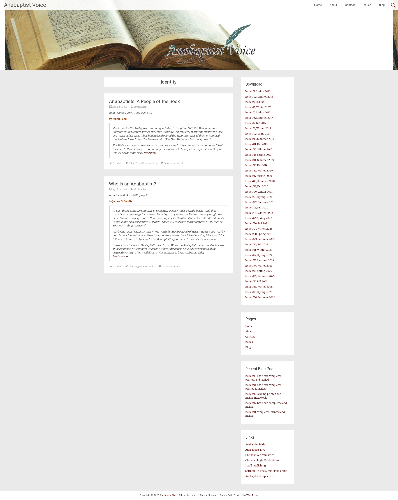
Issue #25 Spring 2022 (258, 218)
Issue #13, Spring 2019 (258, 154)
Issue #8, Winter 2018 (258, 128)
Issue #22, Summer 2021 (260, 202)
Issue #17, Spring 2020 (258, 175)
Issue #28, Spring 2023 (258, 233)
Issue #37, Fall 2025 (256, 281)
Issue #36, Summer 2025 (260, 276)
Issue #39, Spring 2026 (258, 292)
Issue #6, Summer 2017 (259, 117)
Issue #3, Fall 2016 (255, 101)
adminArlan (139, 106)
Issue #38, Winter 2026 (259, 286)
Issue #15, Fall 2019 (256, 165)
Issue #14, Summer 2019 (259, 160)
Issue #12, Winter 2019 (258, 149)
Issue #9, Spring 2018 (258, 133)
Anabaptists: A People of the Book (144, 101)
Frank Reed (141, 163)
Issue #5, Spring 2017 (257, 112)
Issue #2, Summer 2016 (259, 96)
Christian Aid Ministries (259, 455)
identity (152, 163)
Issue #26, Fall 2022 (257, 223)
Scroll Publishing (255, 465)
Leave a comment (173, 163)
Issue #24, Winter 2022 (259, 212)
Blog (382, 5)
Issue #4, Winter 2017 (258, 107)
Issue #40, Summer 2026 (260, 297)
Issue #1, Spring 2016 (257, 91)
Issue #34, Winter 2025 (258, 265)
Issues (367, 5)
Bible (131, 163)
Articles (117, 163)
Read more (151, 152)
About (333, 5)
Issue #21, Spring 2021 (258, 197)
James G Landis (146, 266)
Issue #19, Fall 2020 (256, 186)
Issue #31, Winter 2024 (258, 249)
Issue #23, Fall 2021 (256, 207)
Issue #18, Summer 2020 (260, 181)
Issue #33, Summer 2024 (259, 260)
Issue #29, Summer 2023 (260, 239)
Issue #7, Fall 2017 (255, 123)
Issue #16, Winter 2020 (259, 170)
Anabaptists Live (255, 449)
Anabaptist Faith (255, 444)
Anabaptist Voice (25, 5)
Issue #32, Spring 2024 (258, 255)
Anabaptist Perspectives (259, 476)
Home (318, 5)
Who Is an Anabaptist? (132, 184)
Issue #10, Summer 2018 (259, 138)
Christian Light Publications (262, 460)
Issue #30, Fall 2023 (256, 244)
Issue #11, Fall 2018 (256, 144)
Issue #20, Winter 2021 (259, 191)
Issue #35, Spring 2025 (258, 270)
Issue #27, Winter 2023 (258, 228)
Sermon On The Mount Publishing (266, 470)
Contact (350, 5)
